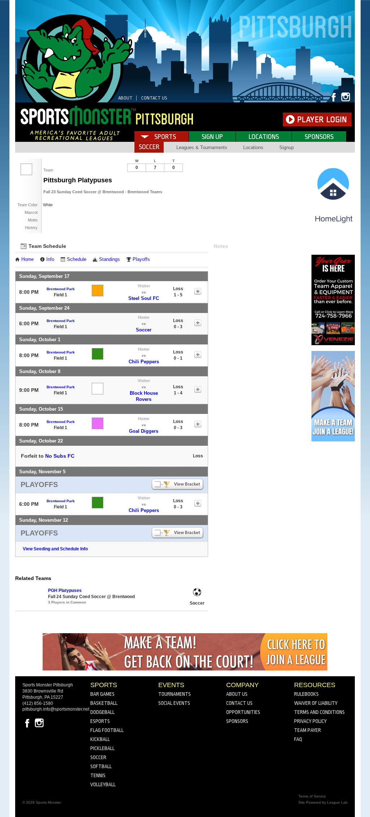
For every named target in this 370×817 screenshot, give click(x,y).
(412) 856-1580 (37, 703)
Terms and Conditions (319, 712)
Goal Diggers (143, 431)
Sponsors (319, 137)
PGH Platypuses (65, 590)
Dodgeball (102, 712)
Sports (165, 137)
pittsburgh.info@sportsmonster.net (55, 709)
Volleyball (103, 784)
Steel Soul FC (143, 298)
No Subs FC (59, 456)
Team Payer (307, 730)
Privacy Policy (310, 721)
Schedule (76, 259)
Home (27, 259)
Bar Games (102, 694)
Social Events (174, 703)
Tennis (98, 775)
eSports (100, 721)
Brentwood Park (61, 289)
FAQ (298, 739)
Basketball (103, 703)
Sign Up (212, 137)
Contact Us (154, 98)
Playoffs (141, 259)
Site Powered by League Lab (323, 802)
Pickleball (102, 748)
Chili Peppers (144, 361)
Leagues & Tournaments (201, 147)
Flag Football (107, 730)
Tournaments (174, 694)
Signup (286, 147)
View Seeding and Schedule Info (55, 548)
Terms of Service (312, 796)
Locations (264, 137)
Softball (101, 766)
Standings (109, 259)
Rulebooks (306, 694)
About (125, 98)
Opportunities (243, 712)
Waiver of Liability (315, 703)
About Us (237, 694)
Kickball (100, 739)
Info (50, 259)
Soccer (143, 330)
